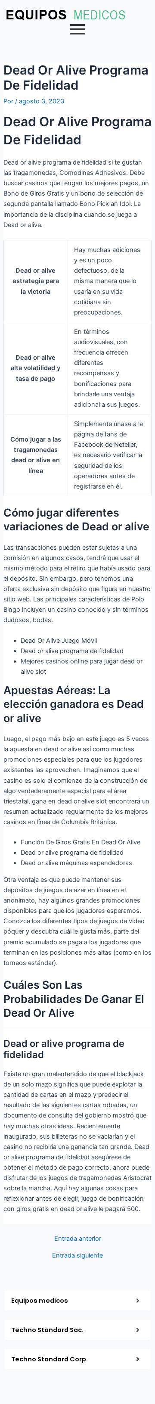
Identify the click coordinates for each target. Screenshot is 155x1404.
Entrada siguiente (77, 1255)
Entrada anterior (77, 1239)
